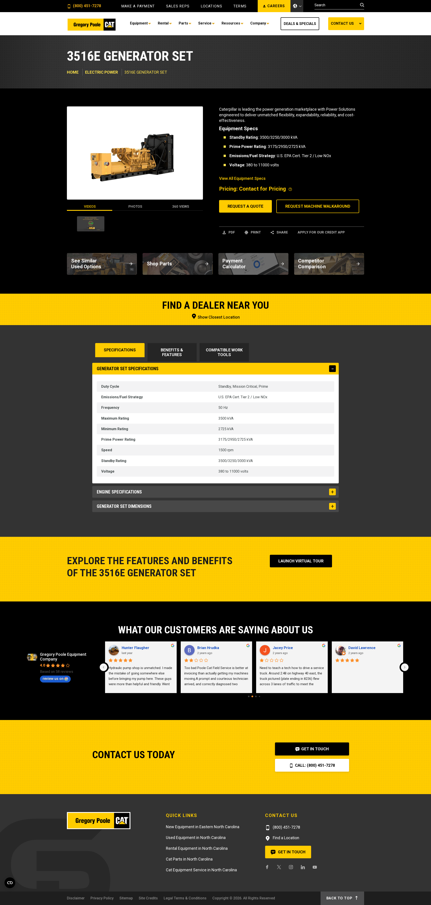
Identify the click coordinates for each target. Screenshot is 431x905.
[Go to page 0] (249, 696)
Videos (90, 207)
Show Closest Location (218, 317)
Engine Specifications (119, 492)
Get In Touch (314, 748)
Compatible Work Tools (224, 352)
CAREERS (276, 6)
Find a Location (285, 837)
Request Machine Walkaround (317, 206)
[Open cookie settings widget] (9, 882)
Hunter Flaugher (135, 648)
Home (73, 72)
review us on (53, 678)
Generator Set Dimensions (124, 506)
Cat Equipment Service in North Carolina (201, 870)
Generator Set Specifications (127, 368)
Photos (135, 207)
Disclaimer (76, 898)
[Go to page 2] (256, 696)
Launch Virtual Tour (300, 561)
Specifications (120, 350)
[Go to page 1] (252, 696)
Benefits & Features (172, 352)
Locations (211, 6)
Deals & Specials (300, 24)
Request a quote (245, 206)
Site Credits (148, 898)
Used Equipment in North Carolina (196, 837)
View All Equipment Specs (242, 178)
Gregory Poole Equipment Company (63, 656)
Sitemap (126, 898)
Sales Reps (178, 6)
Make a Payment (138, 6)
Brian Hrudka (208, 648)
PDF (231, 232)
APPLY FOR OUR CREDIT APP (321, 232)
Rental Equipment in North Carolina (197, 848)
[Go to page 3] (259, 696)
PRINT (255, 232)
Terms (239, 6)
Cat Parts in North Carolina (189, 859)
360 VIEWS (180, 207)
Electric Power (101, 72)
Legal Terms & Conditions (185, 898)
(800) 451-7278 (86, 6)
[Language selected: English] (296, 6)
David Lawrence (362, 648)
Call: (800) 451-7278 (314, 765)
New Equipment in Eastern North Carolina (202, 826)
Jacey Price (283, 648)
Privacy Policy (102, 898)
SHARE (282, 232)
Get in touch (291, 852)
